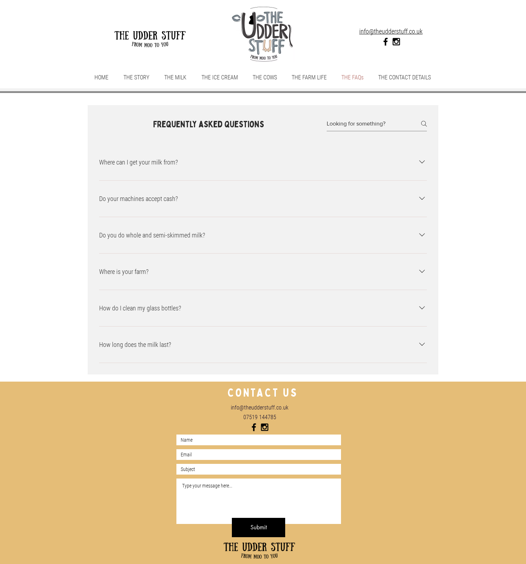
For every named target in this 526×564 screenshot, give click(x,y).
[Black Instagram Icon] (396, 41)
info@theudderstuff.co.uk (259, 407)
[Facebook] (385, 41)
